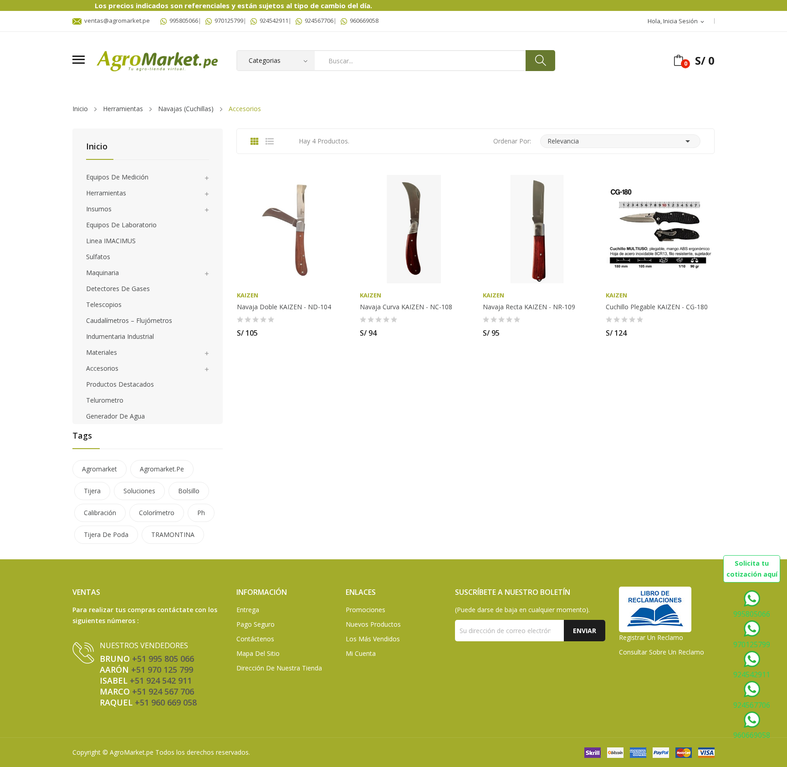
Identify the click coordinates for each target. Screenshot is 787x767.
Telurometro (104, 400)
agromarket (99, 469)
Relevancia (620, 141)
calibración (100, 512)
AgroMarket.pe (131, 752)
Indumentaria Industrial (120, 336)
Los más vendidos (373, 638)
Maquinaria (102, 272)
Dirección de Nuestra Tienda (279, 668)
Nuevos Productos (373, 624)
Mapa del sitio (258, 653)
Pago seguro (255, 624)
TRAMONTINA (172, 534)
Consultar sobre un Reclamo (661, 652)
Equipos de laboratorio (121, 224)
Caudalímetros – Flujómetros (129, 320)
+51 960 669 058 (166, 702)
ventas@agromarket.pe (116, 20)
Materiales (101, 352)
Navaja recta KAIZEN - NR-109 (529, 307)
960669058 (362, 20)
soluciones (139, 490)
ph (201, 512)
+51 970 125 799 (162, 669)
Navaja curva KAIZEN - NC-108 (406, 307)
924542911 (272, 20)
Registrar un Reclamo (651, 637)
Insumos (99, 209)
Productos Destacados (120, 384)
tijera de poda (106, 534)
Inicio (96, 147)
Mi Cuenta (361, 653)
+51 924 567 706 (163, 691)
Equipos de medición (117, 177)
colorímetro (156, 512)
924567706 (317, 20)
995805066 (182, 20)
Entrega (247, 609)
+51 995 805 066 (163, 658)
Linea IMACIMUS (111, 240)
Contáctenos (255, 638)
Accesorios (102, 368)
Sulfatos (98, 256)
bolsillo (188, 490)
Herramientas (106, 193)
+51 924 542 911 (161, 680)
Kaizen (247, 295)
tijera (92, 490)
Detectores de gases (118, 288)
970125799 (227, 20)
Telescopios (104, 304)
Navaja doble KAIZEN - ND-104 (284, 307)
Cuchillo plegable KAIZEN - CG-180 (657, 307)
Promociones (365, 609)
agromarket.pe (162, 469)
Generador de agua (115, 416)
